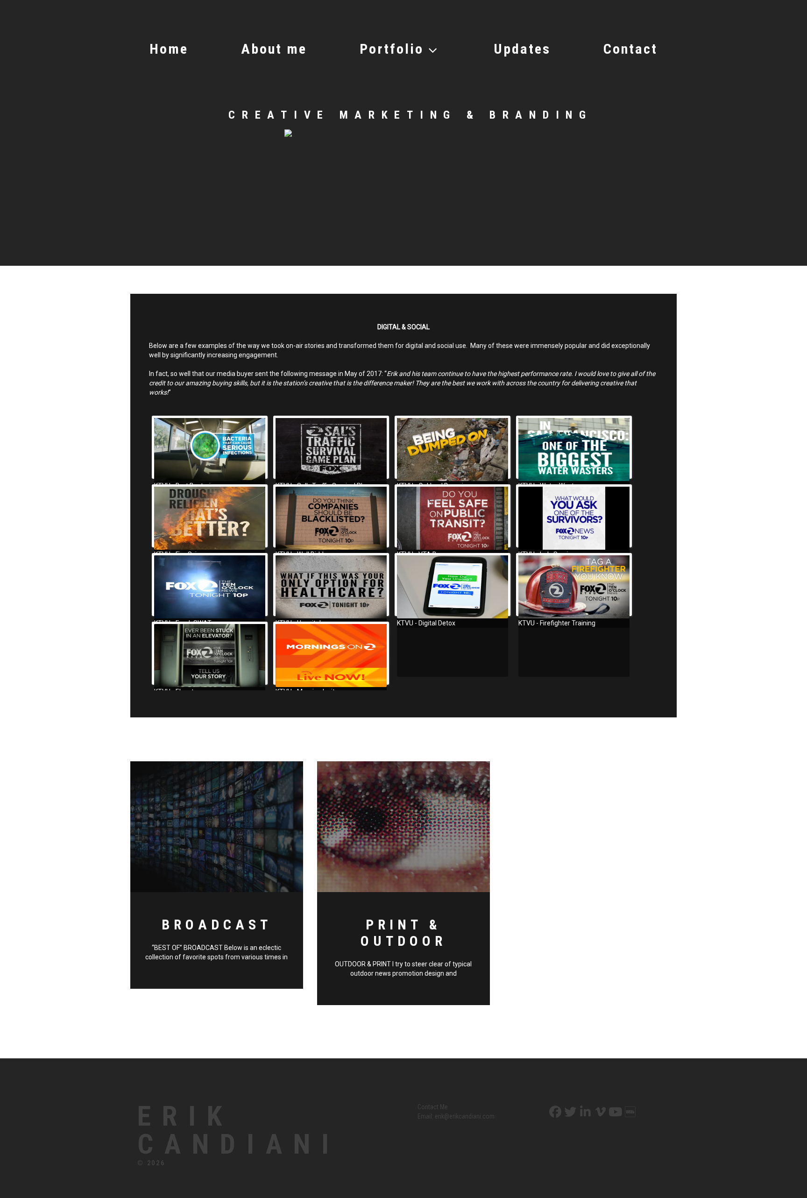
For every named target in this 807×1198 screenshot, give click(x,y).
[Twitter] (569, 1112)
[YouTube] (614, 1112)
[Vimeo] (599, 1112)
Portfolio (392, 49)
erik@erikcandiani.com (465, 1116)
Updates (522, 49)
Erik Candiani (238, 1130)
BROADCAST (217, 924)
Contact (630, 49)
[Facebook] (554, 1112)
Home (168, 49)
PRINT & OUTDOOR (403, 932)
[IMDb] (629, 1112)
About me (274, 49)
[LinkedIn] (584, 1112)
